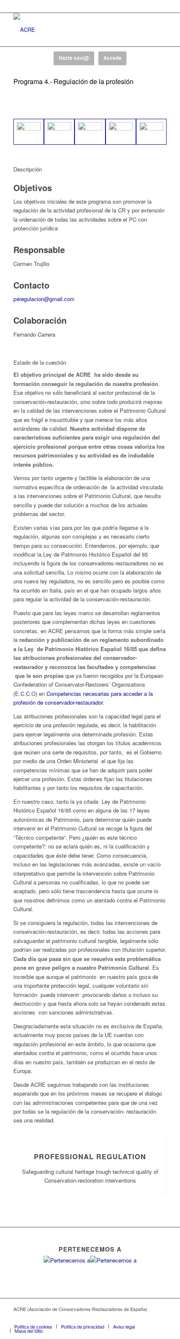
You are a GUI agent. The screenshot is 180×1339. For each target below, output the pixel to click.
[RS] (151, 132)
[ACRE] (74, 29)
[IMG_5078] (90, 132)
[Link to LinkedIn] (160, 1317)
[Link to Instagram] (147, 1317)
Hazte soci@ (74, 58)
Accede (112, 58)
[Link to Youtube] (135, 1317)
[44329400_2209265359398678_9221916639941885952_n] (28, 132)
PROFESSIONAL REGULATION (90, 1156)
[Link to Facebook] (110, 1317)
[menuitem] (33, 1326)
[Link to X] (122, 1317)
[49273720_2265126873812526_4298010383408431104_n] (59, 132)
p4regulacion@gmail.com (44, 299)
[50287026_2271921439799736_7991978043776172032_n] (120, 132)
